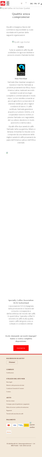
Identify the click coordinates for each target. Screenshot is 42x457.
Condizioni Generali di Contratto (15, 388)
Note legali (9, 382)
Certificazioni (10, 372)
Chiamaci (12, 362)
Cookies (8, 391)
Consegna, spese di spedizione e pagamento (17, 404)
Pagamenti (9, 410)
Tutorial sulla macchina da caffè (14, 413)
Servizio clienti (10, 401)
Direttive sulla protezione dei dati (15, 385)
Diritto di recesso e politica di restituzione (17, 407)
